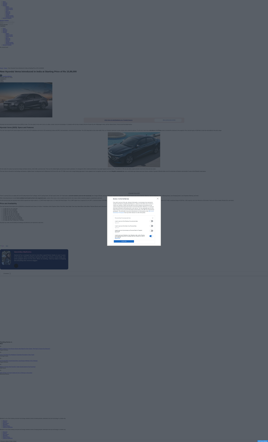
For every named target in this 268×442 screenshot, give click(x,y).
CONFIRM (124, 241)
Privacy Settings (263, 441)
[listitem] (134, 218)
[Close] (158, 199)
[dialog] (134, 221)
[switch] (151, 221)
